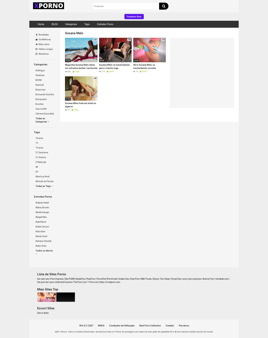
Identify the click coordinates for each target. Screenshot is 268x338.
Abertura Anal (42, 176)
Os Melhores (44, 39)
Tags (87, 24)
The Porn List (79, 282)
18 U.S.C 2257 (86, 325)
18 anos (39, 138)
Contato (170, 325)
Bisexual (40, 85)
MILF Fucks (146, 279)
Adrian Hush (41, 236)
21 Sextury (41, 157)
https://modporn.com (109, 282)
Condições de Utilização (122, 325)
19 (37, 143)
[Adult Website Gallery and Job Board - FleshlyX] (65, 301)
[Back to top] (257, 328)
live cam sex (43, 279)
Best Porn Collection (150, 325)
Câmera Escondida (45, 113)
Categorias (71, 24)
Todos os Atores (44, 250)
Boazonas (40, 89)
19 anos (39, 147)
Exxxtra (68, 282)
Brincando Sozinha (45, 94)
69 (37, 171)
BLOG (55, 24)
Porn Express (57, 279)
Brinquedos (41, 99)
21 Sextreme (42, 152)
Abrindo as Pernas (45, 181)
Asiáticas (40, 75)
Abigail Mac (41, 217)
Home (41, 24)
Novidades (43, 34)
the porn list (43, 282)
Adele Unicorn (42, 226)
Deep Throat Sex (173, 279)
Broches (40, 104)
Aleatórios (43, 54)
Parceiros (184, 325)
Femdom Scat (134, 16)
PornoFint (101, 279)
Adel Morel (41, 222)
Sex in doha (43, 313)
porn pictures (194, 279)
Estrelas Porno (105, 24)
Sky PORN (70, 279)
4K (37, 167)
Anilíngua (40, 70)
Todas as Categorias (42, 120)
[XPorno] (49, 6)
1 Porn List (93, 282)
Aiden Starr (41, 246)
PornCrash (112, 279)
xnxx (185, 279)
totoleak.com (222, 279)
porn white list (57, 282)
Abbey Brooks (42, 207)
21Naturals (41, 162)
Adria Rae (40, 231)
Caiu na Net (41, 109)
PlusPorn (91, 279)
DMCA (101, 325)
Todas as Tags (43, 186)
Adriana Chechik (43, 241)
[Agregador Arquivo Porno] (46, 301)
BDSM (39, 80)
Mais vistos (43, 44)
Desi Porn (135, 279)
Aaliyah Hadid (42, 202)
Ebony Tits (158, 279)
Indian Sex (124, 279)
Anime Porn (208, 279)
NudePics (80, 279)
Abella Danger (42, 212)
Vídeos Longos (45, 49)
